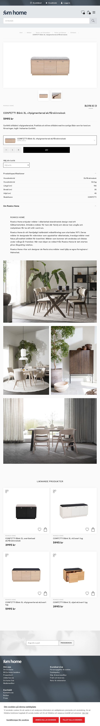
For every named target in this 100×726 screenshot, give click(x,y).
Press (5, 698)
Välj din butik (9, 160)
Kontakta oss (8, 693)
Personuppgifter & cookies (60, 670)
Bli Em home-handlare (11, 672)
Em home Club (8, 680)
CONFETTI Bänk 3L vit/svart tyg (68, 538)
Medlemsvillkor (9, 683)
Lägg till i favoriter (39, 529)
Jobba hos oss (8, 678)
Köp (45, 529)
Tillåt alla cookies (72, 720)
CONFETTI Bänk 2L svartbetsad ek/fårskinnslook (20, 539)
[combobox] (16, 165)
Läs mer (85, 713)
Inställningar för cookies (18, 720)
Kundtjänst (37, 3)
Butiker (6, 695)
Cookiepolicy (55, 672)
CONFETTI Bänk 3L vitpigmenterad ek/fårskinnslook (41, 138)
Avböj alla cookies (45, 720)
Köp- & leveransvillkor (58, 675)
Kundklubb (52, 3)
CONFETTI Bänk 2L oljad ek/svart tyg (70, 602)
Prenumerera (66, 643)
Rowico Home (8, 105)
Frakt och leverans (57, 678)
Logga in (66, 3)
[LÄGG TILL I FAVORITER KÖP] (26, 511)
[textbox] (16, 165)
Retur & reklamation (58, 680)
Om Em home (8, 670)
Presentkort (8, 675)
